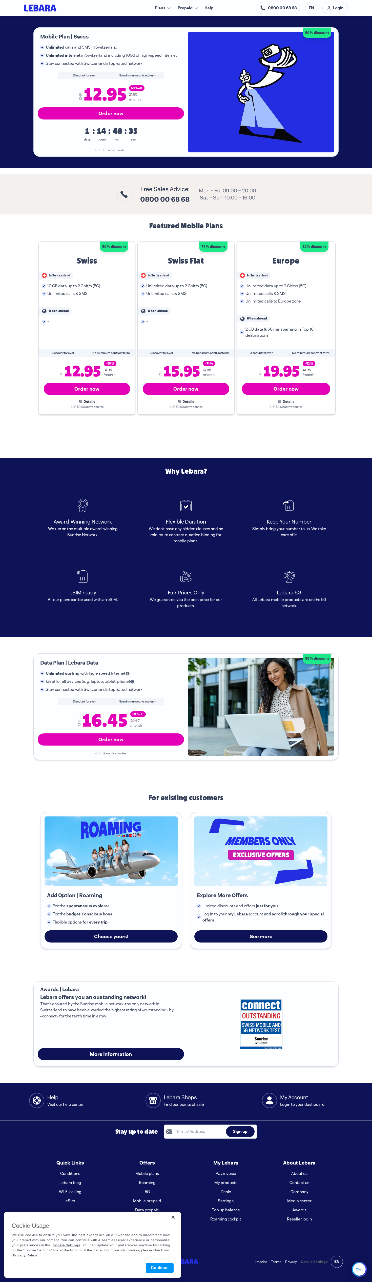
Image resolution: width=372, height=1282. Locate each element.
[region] (92, 1245)
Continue (160, 1268)
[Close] (173, 1217)
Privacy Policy (25, 1255)
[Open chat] (359, 1269)
